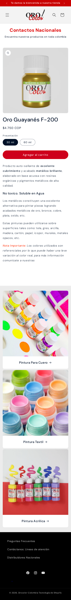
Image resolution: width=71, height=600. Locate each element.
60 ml (27, 142)
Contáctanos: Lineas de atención (28, 549)
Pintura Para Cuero (33, 363)
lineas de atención (48, 260)
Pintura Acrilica (33, 521)
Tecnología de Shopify (50, 592)
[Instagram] (15, 580)
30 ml (10, 142)
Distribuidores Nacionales (23, 557)
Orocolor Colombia (28, 592)
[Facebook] (10, 580)
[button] (7, 15)
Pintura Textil (33, 442)
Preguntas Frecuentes (21, 541)
